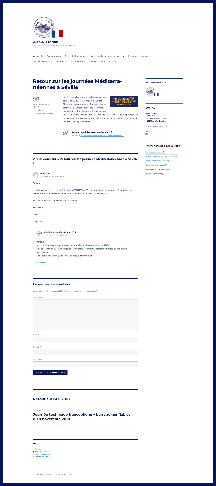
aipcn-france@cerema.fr (158, 126)
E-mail (37, 347)
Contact (113, 61)
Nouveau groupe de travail (158, 169)
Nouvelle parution (154, 174)
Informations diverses (156, 165)
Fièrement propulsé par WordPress (59, 474)
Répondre (38, 222)
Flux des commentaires (43, 454)
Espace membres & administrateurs (88, 61)
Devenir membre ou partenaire (48, 61)
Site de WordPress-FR (43, 457)
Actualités (38, 56)
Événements (78, 56)
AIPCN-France (45, 42)
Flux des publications (43, 451)
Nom (36, 335)
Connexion (39, 449)
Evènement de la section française (161, 156)
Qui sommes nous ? (56, 56)
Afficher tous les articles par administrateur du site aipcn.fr (102, 135)
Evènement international (43, 114)
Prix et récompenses (138, 56)
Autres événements (155, 152)
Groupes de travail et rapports (106, 56)
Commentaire (40, 297)
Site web (37, 359)
